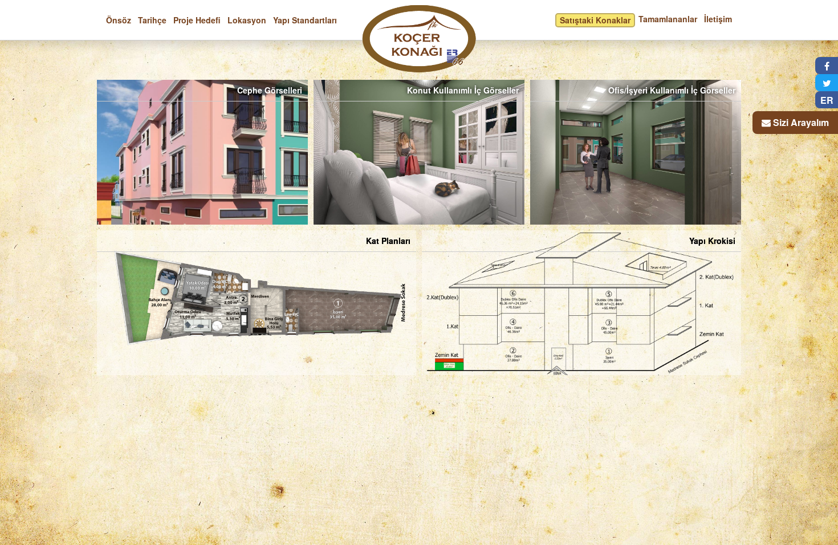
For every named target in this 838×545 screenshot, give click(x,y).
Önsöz (118, 20)
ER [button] (826, 100)
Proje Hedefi (197, 20)
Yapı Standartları (305, 20)
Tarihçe (152, 20)
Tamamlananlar (667, 19)
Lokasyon (246, 20)
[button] (826, 65)
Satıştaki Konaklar (595, 20)
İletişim (718, 19)
